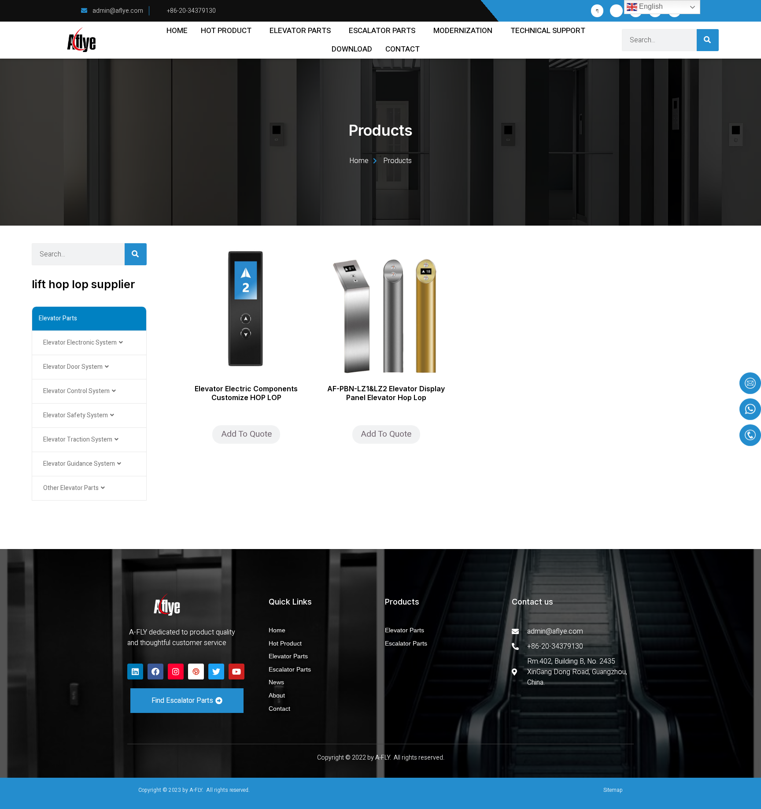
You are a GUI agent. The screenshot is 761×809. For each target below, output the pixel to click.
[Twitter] (216, 671)
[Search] (708, 40)
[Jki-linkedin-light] (616, 10)
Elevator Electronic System (80, 342)
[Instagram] (176, 671)
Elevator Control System (76, 391)
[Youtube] (236, 671)
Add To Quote (246, 434)
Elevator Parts (300, 30)
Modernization (462, 30)
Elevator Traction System (77, 439)
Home (177, 30)
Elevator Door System (73, 366)
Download (352, 49)
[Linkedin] (135, 671)
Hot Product (226, 30)
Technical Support (547, 30)
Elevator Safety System (75, 415)
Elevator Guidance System (79, 463)
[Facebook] (155, 671)
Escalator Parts (382, 30)
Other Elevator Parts (71, 488)
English (650, 6)
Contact (402, 49)
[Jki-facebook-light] (597, 10)
